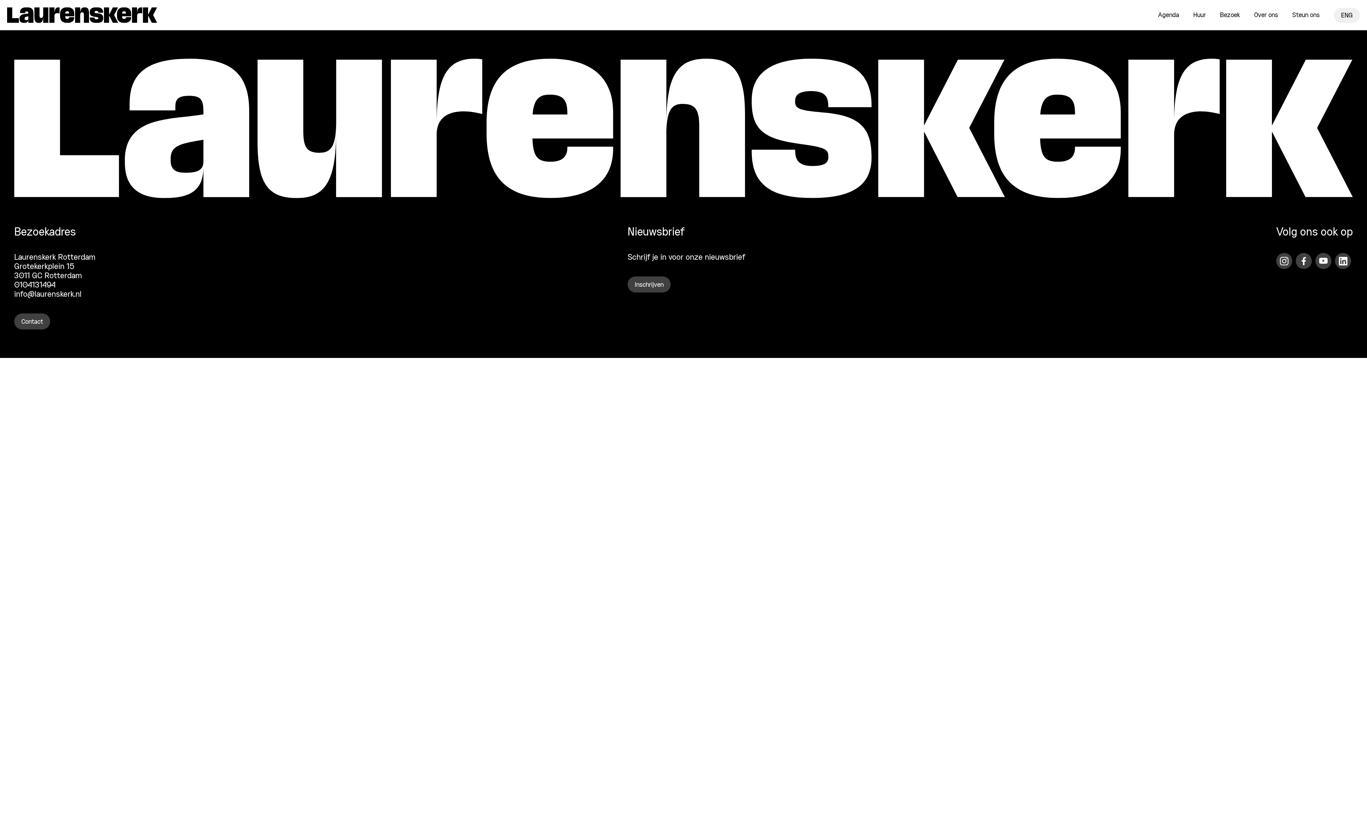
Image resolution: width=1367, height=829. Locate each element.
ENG (1347, 16)
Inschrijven (649, 285)
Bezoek (1230, 15)
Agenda (1168, 15)
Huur (1199, 15)
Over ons (1266, 15)
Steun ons (1306, 15)
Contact (32, 322)
